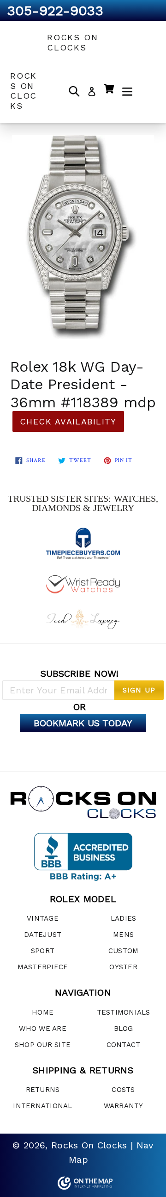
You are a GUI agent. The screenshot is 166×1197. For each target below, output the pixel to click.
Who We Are (42, 1028)
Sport (42, 951)
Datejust (42, 934)
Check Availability (68, 421)
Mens (123, 934)
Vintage (43, 918)
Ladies (123, 918)
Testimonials (123, 1012)
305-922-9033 (55, 10)
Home (42, 1012)
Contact (124, 1045)
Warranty (123, 1106)
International (42, 1106)
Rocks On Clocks (72, 42)
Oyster (123, 967)
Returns (43, 1089)
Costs (123, 1089)
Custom (123, 951)
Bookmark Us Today (83, 723)
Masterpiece (43, 967)
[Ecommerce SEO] (83, 1183)
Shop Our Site (43, 1045)
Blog (123, 1028)
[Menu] (127, 90)
